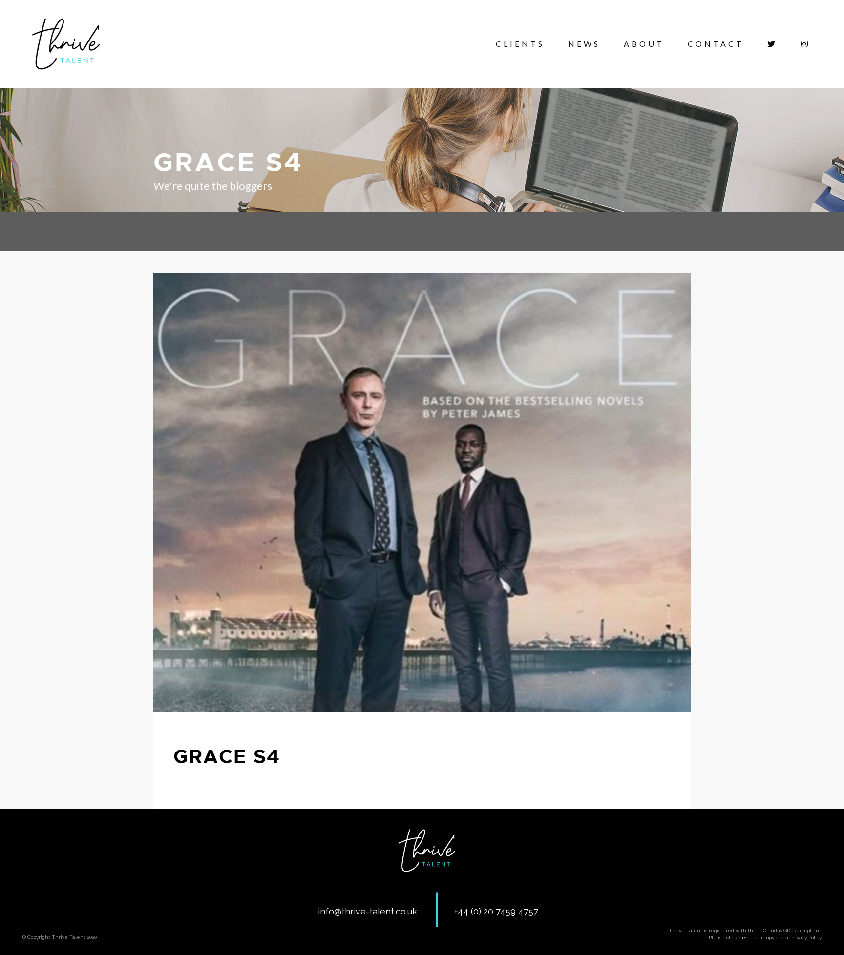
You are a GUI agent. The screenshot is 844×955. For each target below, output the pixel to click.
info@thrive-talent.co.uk (367, 911)
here (744, 937)
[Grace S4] (422, 492)
